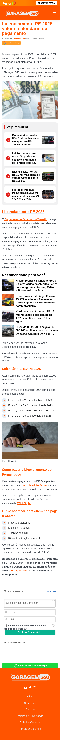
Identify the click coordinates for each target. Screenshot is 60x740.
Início (30, 696)
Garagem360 (19, 570)
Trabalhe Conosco (30, 722)
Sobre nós (30, 703)
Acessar (51, 591)
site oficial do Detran (35, 485)
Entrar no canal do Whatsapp (32, 666)
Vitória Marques (19, 38)
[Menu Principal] (54, 13)
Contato (30, 709)
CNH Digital (24, 503)
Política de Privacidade (30, 716)
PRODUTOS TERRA (46, 3)
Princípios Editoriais (30, 729)
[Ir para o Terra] (9, 3)
